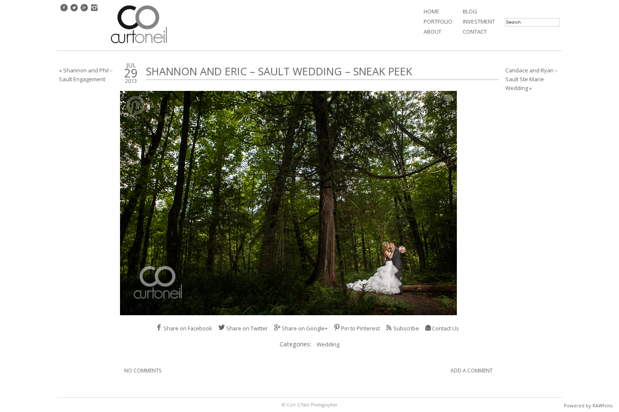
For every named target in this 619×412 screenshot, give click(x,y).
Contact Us (445, 328)
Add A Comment (472, 370)
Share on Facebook (187, 328)
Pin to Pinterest (360, 328)
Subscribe (406, 328)
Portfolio (438, 21)
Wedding (328, 344)
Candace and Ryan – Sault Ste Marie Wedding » (531, 79)
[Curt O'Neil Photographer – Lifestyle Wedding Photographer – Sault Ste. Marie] (138, 44)
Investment (479, 21)
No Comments (142, 370)
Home (431, 11)
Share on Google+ (305, 328)
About (432, 31)
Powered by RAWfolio (588, 405)
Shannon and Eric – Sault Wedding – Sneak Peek (279, 71)
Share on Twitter (247, 328)
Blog (470, 11)
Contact (475, 31)
